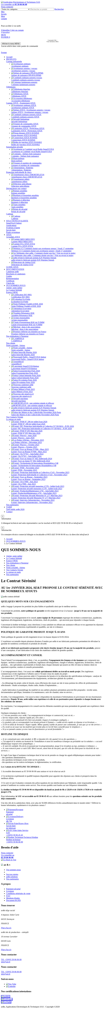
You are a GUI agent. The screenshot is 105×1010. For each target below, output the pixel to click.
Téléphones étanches (19, 91)
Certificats (10, 281)
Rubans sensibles (18, 193)
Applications (11, 225)
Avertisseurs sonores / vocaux (23, 71)
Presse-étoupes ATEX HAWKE (24, 135)
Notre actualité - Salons (15, 345)
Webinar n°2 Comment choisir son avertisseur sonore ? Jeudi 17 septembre (41, 251)
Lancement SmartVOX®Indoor (24, 368)
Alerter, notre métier (14, 288)
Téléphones (10, 87)
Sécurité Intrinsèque (19, 121)
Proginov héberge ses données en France (27, 334)
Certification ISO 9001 (20, 297)
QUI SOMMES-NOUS (15, 285)
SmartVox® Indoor (14, 223)
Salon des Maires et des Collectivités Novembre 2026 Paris (35, 415)
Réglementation (12, 278)
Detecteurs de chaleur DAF (22, 265)
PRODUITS (11, 59)
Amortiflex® (16, 364)
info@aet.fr (5, 962)
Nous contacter (7, 7)
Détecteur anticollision (20, 186)
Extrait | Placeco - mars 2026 (22, 438)
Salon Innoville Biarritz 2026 (23, 355)
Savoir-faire (11, 230)
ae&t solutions (12, 877)
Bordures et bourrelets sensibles (24, 198)
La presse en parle (13, 419)
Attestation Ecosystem (20, 311)
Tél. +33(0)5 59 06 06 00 (11, 959)
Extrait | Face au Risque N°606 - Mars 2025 (29, 452)
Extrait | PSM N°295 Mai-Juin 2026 (25, 433)
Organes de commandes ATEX (23, 126)
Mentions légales (13, 898)
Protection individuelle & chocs (19, 172)
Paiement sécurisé (13, 889)
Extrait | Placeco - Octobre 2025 (24, 447)
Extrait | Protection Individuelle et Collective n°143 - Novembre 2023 (39, 475)
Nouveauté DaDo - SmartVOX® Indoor (27, 359)
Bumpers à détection (19, 202)
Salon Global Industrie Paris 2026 (25, 378)
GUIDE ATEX (12, 267)
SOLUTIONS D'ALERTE (17, 221)
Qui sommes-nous (13, 870)
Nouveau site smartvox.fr (21, 396)
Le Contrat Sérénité (14, 290)
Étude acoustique (13, 232)
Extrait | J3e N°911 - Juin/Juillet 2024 (26, 456)
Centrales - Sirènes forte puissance (25, 156)
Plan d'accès (6, 928)
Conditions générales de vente (18, 893)
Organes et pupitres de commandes (25, 165)
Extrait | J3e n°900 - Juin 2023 (23, 484)
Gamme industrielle (14, 61)
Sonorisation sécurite (14, 147)
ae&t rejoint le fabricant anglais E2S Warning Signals (32, 260)
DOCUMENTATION (15, 269)
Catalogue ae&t (12, 271)
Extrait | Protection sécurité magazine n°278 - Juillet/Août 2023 (36, 488)
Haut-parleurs (16, 161)
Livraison (10, 891)
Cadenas (9, 214)
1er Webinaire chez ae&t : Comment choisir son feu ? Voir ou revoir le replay (42, 255)
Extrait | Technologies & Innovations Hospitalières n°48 (33, 465)
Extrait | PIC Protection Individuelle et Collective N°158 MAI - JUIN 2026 (41, 428)
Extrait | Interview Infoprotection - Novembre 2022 (31, 502)
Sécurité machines (18, 401)
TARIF (9, 507)
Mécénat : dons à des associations (24, 329)
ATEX (9, 235)
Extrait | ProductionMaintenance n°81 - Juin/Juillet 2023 (33, 493)
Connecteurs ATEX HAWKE (23, 140)
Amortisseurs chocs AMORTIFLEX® (26, 177)
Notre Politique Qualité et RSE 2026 (26, 306)
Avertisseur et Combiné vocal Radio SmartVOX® (31, 151)
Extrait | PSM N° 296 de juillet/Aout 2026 (28, 424)
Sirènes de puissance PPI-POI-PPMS (26, 75)
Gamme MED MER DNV (22, 241)
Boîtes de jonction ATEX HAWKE (25, 145)
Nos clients (10, 343)
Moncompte (4, 17)
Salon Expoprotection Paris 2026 (24, 373)
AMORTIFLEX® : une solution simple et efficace (31, 405)
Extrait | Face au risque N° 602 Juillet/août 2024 (30, 461)
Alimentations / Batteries (21, 170)
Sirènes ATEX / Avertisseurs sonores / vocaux (29, 112)
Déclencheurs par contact (16, 188)
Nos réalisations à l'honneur (17, 336)
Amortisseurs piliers (19, 181)
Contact (9, 512)
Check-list (10, 283)
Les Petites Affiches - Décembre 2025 (26, 442)
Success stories (12, 874)
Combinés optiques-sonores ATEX (25, 117)
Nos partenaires (12, 505)
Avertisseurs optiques (19, 66)
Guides (9, 276)
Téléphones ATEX (18, 96)
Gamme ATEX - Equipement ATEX (20, 103)
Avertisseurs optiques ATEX (22, 108)
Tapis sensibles (17, 207)
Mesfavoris (4, 13)
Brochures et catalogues (15, 274)
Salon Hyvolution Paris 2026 (23, 382)
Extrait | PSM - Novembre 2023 (24, 470)
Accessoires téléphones (20, 101)
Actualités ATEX (13, 237)
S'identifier (5, 30)
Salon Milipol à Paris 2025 (22, 392)
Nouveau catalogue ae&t (21, 387)
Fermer (4, 52)
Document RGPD (13, 900)
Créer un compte (17, 30)
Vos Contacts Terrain (14, 417)
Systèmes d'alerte (13, 228)
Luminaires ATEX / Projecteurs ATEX (26, 131)
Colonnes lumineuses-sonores (23, 84)
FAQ (8, 896)
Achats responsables (19, 320)
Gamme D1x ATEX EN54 (22, 246)
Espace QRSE (12, 292)
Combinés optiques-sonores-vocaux (25, 80)
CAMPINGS (16, 341)
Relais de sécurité (18, 211)
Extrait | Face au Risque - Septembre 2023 (28, 479)
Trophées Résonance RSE (21, 315)
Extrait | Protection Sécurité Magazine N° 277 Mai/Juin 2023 (35, 498)
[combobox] (42, 9)
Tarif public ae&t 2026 (15, 509)
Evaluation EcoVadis (19, 301)
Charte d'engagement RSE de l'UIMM (26, 325)
